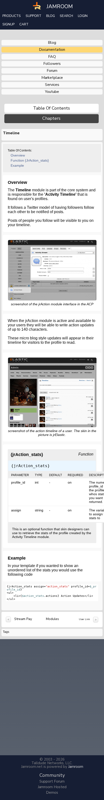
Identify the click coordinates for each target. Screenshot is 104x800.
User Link (84, 619)
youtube (52, 91)
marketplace (52, 77)
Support (33, 16)
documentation (52, 49)
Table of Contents (51, 108)
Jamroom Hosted (52, 787)
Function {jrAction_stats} (30, 160)
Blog (50, 16)
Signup (8, 24)
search (66, 16)
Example (17, 165)
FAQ (52, 56)
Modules (52, 619)
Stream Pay (23, 619)
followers (52, 63)
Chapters (51, 118)
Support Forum (52, 781)
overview (18, 155)
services (52, 84)
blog (52, 42)
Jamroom (75, 766)
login (83, 16)
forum (52, 70)
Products (11, 16)
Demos (52, 792)
